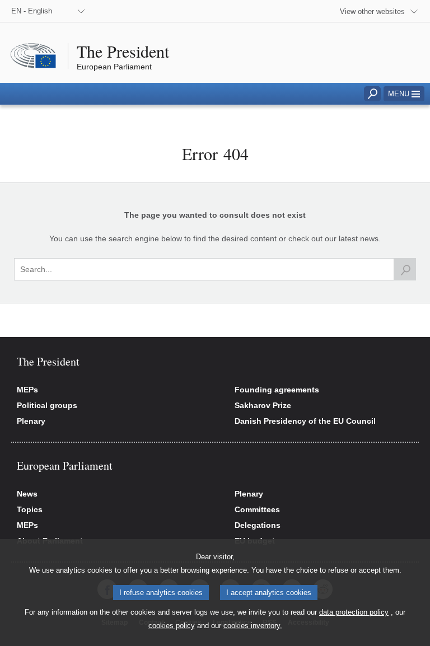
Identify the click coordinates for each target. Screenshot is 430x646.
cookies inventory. (252, 625)
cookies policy (171, 625)
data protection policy (354, 612)
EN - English (31, 11)
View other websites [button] (372, 11)
